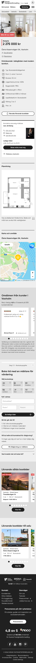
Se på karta (8, 53)
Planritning (8, 56)
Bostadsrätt (22, 11)
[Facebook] (10, 644)
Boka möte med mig (18, 147)
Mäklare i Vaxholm (12, 154)
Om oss (22, 593)
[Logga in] (32, 2)
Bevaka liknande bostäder (19, 113)
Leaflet (18, 280)
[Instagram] (20, 644)
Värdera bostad (7, 603)
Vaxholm (14, 11)
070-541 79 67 (10, 130)
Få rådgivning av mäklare (18, 447)
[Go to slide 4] (15, 338)
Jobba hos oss (24, 601)
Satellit (7, 245)
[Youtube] (15, 644)
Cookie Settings (18, 659)
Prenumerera (18, 622)
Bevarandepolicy (23, 655)
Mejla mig (9, 133)
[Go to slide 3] (13, 338)
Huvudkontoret (7, 601)
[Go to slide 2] (11, 338)
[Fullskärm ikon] (33, 219)
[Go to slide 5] (18, 338)
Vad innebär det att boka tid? (13, 454)
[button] (33, 7)
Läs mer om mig (11, 135)
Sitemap (30, 657)
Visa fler (18, 510)
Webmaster (23, 657)
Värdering (25, 7)
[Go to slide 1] (9, 338)
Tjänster (22, 596)
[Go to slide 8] (25, 338)
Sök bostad (5, 7)
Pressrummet (24, 598)
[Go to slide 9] (27, 338)
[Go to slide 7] (22, 338)
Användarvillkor (7, 657)
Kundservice (6, 593)
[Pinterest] (25, 644)
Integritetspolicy (11, 655)
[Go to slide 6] (20, 338)
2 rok (30, 11)
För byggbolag (7, 598)
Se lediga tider (10, 414)
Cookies (15, 657)
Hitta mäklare (7, 596)
